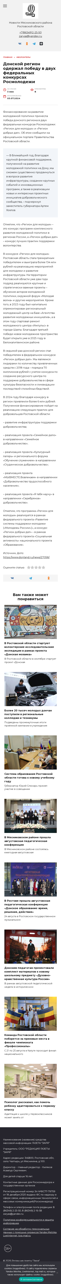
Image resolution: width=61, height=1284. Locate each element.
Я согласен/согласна (31, 1279)
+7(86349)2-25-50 (31, 32)
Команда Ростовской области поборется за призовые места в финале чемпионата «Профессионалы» (26, 1041)
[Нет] (57, 1272)
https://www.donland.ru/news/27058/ (26, 557)
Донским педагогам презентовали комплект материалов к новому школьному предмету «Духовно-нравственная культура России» (29, 973)
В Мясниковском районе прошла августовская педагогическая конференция (27, 841)
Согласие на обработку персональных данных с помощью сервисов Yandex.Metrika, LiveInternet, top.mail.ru (30, 1232)
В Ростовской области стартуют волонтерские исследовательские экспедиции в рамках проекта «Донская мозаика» (29, 649)
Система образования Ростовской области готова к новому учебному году (29, 777)
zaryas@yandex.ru (30, 36)
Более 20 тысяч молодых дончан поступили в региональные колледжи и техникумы (28, 714)
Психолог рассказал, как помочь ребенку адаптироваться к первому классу (29, 1106)
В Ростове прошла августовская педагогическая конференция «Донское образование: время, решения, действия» (27, 906)
